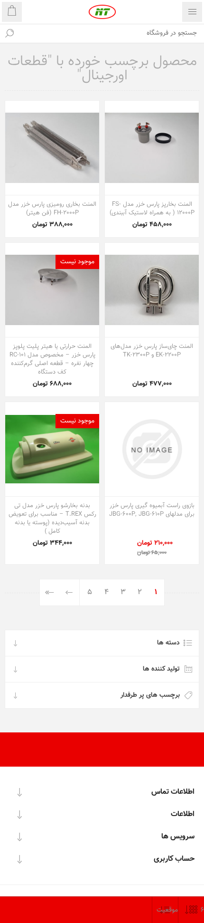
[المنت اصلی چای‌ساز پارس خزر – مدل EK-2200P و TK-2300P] (152, 290)
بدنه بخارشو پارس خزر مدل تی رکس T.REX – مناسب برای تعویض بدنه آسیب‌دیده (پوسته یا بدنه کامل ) (52, 518)
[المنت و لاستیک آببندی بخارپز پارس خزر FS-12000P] (152, 148)
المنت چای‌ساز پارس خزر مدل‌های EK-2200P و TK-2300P (152, 350)
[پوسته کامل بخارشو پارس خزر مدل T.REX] (52, 449)
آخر (49, 592)
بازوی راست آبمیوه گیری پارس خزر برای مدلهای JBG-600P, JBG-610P (152, 510)
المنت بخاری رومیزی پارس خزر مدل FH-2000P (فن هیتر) (52, 208)
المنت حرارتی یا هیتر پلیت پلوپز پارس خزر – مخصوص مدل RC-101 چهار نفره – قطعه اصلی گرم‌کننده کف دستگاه (52, 359)
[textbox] (111, 33)
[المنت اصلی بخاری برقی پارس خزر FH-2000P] (52, 148)
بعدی (69, 592)
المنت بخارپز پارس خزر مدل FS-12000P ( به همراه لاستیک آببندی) (152, 208)
